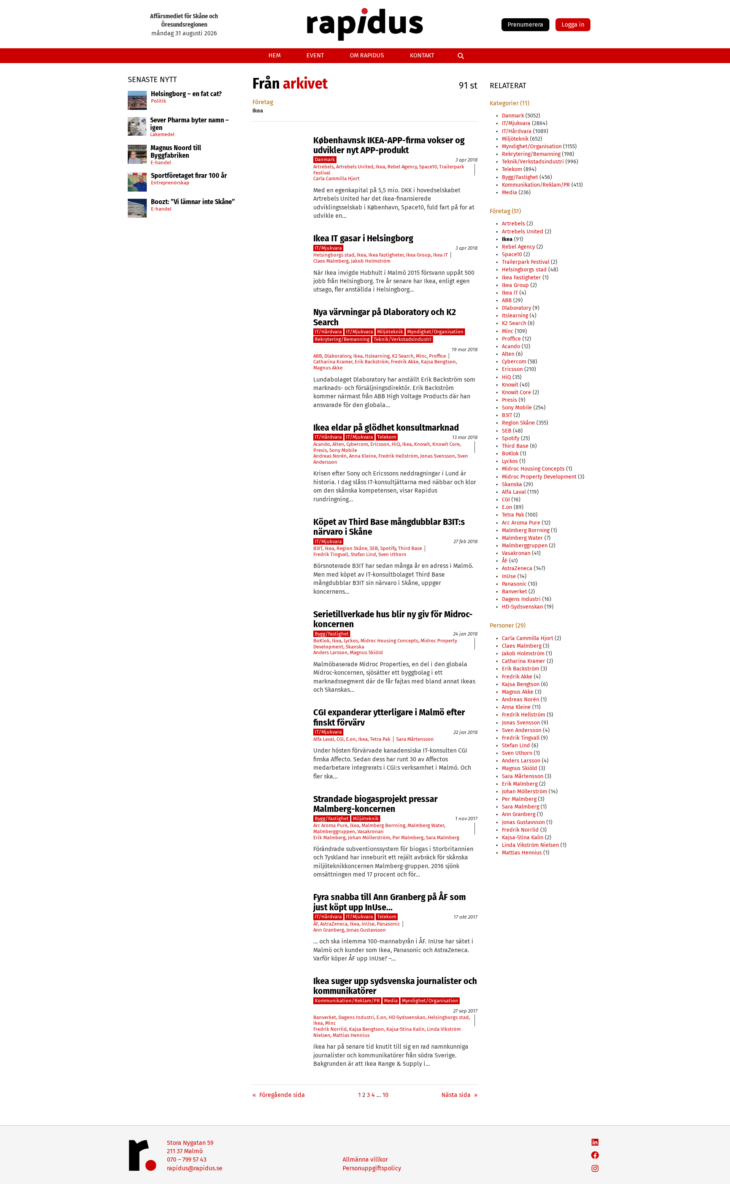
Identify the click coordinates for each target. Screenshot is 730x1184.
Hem (274, 55)
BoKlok (321, 641)
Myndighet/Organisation (435, 331)
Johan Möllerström (369, 837)
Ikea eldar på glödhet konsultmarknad (386, 428)
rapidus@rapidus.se (194, 1168)
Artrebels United (354, 167)
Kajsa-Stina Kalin (405, 1029)
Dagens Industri (356, 1017)
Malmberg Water (426, 825)
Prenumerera (525, 24)
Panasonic (388, 924)
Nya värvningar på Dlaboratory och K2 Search (384, 317)
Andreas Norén (330, 456)
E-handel (161, 162)
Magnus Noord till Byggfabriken (176, 152)
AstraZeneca (334, 924)
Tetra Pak (380, 739)
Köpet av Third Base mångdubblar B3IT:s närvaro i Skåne (389, 527)
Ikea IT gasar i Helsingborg (363, 238)
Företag (262, 102)
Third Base (410, 548)
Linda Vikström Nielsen (530, 845)
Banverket (324, 1017)
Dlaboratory (337, 356)
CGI (340, 739)
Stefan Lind (363, 554)
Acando (321, 444)
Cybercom (357, 444)
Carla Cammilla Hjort (336, 178)
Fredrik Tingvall (330, 554)
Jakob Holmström (370, 261)
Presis (320, 450)
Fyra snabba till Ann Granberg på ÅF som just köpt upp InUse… (389, 902)
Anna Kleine (362, 456)
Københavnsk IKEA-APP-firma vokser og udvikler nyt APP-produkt (389, 145)
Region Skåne (351, 548)
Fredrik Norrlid (330, 1029)
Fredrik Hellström (398, 456)
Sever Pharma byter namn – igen (189, 124)
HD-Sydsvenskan (407, 1017)
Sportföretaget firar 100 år (189, 176)
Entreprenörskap (170, 182)
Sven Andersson (521, 730)
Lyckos (351, 641)
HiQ (396, 444)
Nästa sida (459, 1094)
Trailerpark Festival (525, 262)
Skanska (355, 647)
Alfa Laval (323, 739)
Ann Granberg (328, 930)
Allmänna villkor (365, 1159)
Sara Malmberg (442, 837)
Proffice (437, 356)
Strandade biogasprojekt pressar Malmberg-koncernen (375, 804)
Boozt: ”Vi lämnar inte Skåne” (193, 202)
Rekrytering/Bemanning (342, 339)
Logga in (573, 24)
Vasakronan (370, 831)
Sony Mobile (343, 450)
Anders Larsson (330, 652)
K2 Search (403, 356)
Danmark (325, 159)
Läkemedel (162, 134)
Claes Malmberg (331, 261)
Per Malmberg (408, 837)
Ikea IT (440, 255)
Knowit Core (446, 444)
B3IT (317, 548)
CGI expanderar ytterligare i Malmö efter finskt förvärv (389, 717)
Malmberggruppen (334, 831)
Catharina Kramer (332, 362)
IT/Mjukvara (328, 248)
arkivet (305, 83)
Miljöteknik (390, 331)
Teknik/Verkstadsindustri (403, 339)
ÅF (315, 924)
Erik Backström (372, 362)
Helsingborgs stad (333, 255)
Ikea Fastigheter (386, 255)
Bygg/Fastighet (332, 634)
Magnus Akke (328, 368)
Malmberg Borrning (383, 825)
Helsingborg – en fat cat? (186, 94)
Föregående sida (278, 1094)
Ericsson (379, 444)
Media (391, 1000)
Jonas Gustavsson (366, 930)
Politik (158, 101)
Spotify (388, 548)
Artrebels (323, 167)
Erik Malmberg (329, 837)
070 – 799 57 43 (186, 1159)
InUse (368, 924)
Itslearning (377, 356)
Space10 (428, 167)
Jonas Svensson (437, 456)
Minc (421, 356)
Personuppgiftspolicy (372, 1168)
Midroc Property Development (539, 477)
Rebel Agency (402, 167)
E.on (351, 739)
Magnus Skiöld (366, 652)
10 (385, 1094)
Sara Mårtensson (415, 739)
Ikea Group (418, 255)
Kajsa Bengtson (438, 362)
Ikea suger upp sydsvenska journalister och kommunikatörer (395, 986)
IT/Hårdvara (328, 331)
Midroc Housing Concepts (389, 641)
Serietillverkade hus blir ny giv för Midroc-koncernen (393, 619)
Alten (338, 444)
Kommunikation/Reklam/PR (347, 1000)
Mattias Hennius (351, 1035)
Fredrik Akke (405, 362)
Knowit (422, 444)
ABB (317, 356)
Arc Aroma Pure (330, 825)
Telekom (386, 437)
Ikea (380, 167)
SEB (374, 548)
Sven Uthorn (392, 554)
